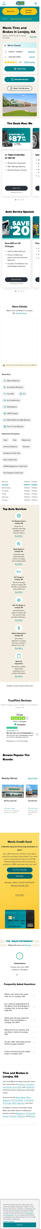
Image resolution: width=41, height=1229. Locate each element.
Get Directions (21, 313)
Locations (5, 19)
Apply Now (19, 876)
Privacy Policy (30, 1213)
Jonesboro (30, 1084)
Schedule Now (16, 279)
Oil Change (7, 1103)
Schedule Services (28, 11)
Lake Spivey (7, 1087)
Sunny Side (17, 1087)
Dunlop (5, 1116)
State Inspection (18, 1103)
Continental (30, 1113)
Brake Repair (20, 1097)
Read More (19, 536)
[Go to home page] (20, 3)
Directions (33, 37)
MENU (4, 4)
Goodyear (21, 1116)
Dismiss (19, 1225)
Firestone (12, 1116)
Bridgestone (20, 1113)
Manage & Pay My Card (20, 885)
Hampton (21, 1084)
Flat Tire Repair (17, 1100)
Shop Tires (10, 11)
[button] (15, 199)
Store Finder (33, 778)
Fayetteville (29, 1087)
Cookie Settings (8, 1221)
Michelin (32, 1116)
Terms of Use (10, 1215)
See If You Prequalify (20, 870)
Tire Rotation (29, 1100)
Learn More (19, 895)
